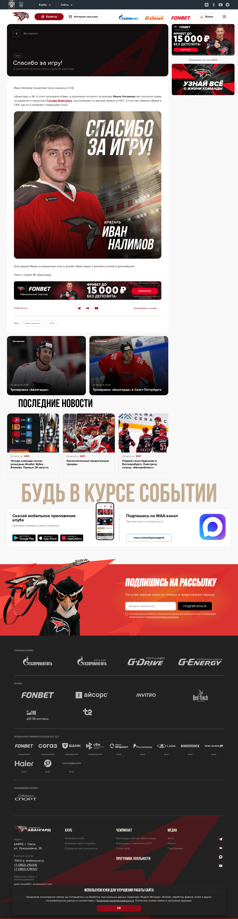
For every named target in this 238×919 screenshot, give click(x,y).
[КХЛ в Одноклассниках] (213, 4)
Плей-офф (123, 848)
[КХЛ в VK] (206, 4)
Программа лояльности (133, 859)
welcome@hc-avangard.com (33, 884)
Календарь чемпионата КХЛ (134, 843)
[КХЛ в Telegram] (227, 4)
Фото (171, 838)
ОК (119, 908)
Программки (175, 848)
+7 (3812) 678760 (25, 869)
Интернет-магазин (86, 16)
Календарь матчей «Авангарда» (136, 838)
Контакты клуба (75, 838)
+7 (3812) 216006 (25, 864)
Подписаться (194, 606)
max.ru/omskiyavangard (149, 537)
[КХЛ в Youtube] (220, 4)
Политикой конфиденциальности (162, 617)
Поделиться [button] (21, 308)
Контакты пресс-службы (80, 843)
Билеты (51, 16)
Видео (172, 843)
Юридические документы (81, 848)
